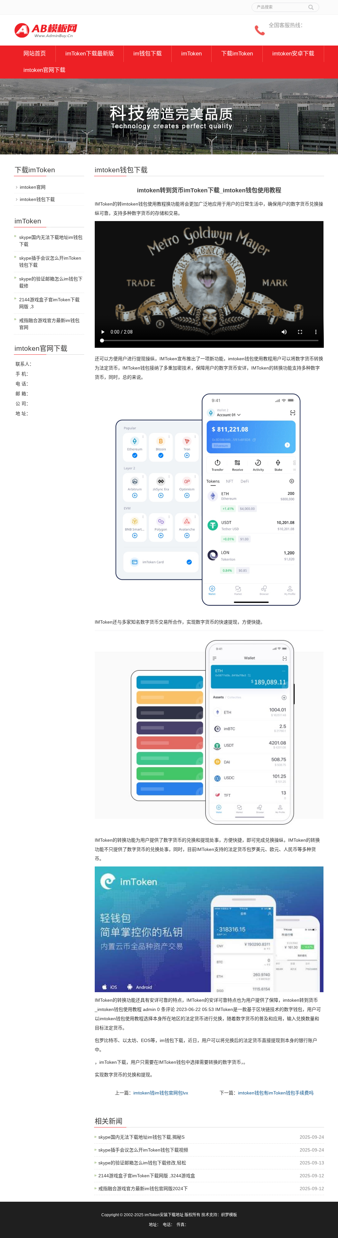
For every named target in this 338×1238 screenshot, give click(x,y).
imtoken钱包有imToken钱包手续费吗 (276, 1092)
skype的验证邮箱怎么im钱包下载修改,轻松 (142, 1162)
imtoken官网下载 (44, 70)
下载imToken (237, 53)
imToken (191, 53)
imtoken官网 (33, 187)
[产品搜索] (311, 5)
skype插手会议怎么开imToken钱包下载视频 (143, 1150)
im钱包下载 (147, 53)
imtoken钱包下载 (37, 199)
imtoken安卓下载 (293, 53)
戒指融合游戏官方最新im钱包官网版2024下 (143, 1188)
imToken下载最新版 (89, 53)
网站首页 (34, 53)
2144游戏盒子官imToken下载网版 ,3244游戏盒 (146, 1175)
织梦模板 (229, 1215)
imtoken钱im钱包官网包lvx (160, 1092)
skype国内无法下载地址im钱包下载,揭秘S (141, 1137)
